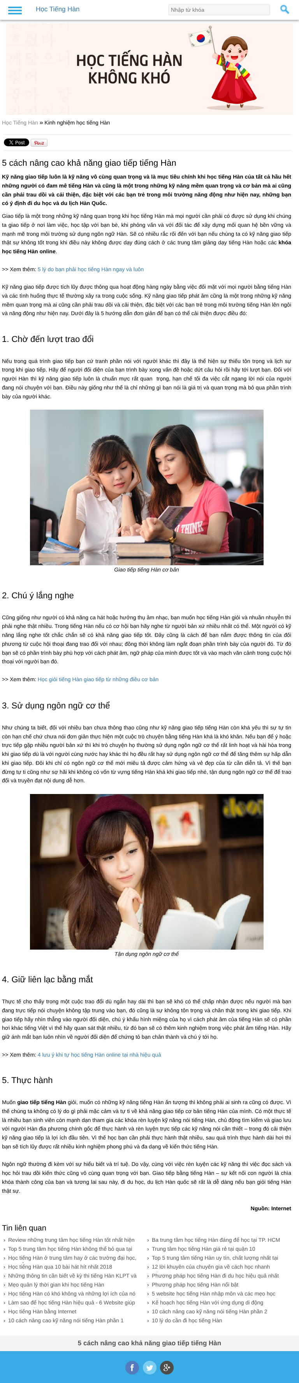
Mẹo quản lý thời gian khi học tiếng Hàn (56, 1284)
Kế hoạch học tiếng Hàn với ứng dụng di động (207, 1302)
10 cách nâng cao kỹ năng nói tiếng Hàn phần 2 (209, 1311)
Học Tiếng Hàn (21, 122)
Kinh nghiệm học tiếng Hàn (77, 122)
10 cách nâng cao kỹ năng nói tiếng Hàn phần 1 (66, 1320)
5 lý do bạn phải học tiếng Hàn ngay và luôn (91, 269)
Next (288, 66)
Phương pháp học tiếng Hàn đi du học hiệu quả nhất (215, 1276)
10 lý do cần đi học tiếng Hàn (187, 1320)
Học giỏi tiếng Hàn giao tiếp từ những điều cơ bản (98, 679)
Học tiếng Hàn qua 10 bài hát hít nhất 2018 (60, 1267)
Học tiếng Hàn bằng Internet (42, 1311)
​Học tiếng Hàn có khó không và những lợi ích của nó (71, 1293)
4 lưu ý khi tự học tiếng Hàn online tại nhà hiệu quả (98, 1055)
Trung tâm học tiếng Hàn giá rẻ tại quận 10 (203, 1249)
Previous (11, 66)
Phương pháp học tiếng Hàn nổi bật (195, 1284)
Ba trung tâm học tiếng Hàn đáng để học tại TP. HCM (216, 1240)
